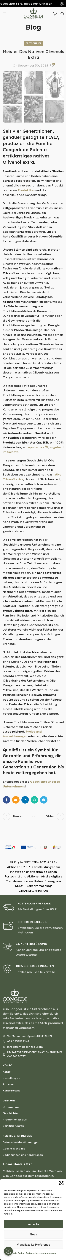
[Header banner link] (33, 3)
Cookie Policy (16, 1253)
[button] (61, 1183)
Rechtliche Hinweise (17, 1135)
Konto (7, 1065)
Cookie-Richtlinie (14, 1148)
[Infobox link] (33, 907)
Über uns (9, 1100)
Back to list (33, 816)
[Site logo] (33, 13)
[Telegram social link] (43, 800)
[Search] (62, 14)
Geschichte (10, 1113)
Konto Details (11, 1090)
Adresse (8, 1084)
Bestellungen (11, 1078)
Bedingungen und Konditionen (23, 1155)
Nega (33, 1234)
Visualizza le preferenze (33, 1244)
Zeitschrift (33, 43)
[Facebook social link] (6, 800)
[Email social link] (16, 800)
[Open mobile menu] (4, 14)
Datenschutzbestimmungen (41, 1253)
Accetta (33, 1224)
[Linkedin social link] (25, 800)
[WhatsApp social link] (34, 800)
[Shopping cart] (55, 14)
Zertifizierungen (13, 1125)
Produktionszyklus (15, 1119)
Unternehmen (12, 1107)
